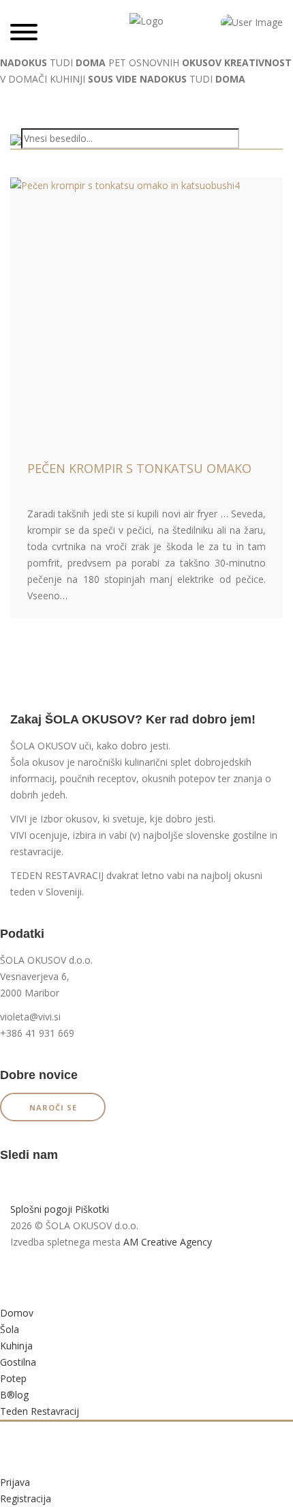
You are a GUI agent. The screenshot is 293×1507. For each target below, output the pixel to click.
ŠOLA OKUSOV (43, 745)
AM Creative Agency (167, 1241)
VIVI (18, 818)
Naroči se (53, 1107)
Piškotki (92, 1209)
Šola (9, 1329)
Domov (16, 1312)
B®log (14, 1394)
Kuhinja (16, 1345)
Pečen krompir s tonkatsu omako (139, 468)
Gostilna (18, 1361)
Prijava (15, 1482)
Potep (13, 1378)
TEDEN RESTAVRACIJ (57, 875)
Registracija (25, 1498)
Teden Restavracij (39, 1411)
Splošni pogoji (41, 1209)
